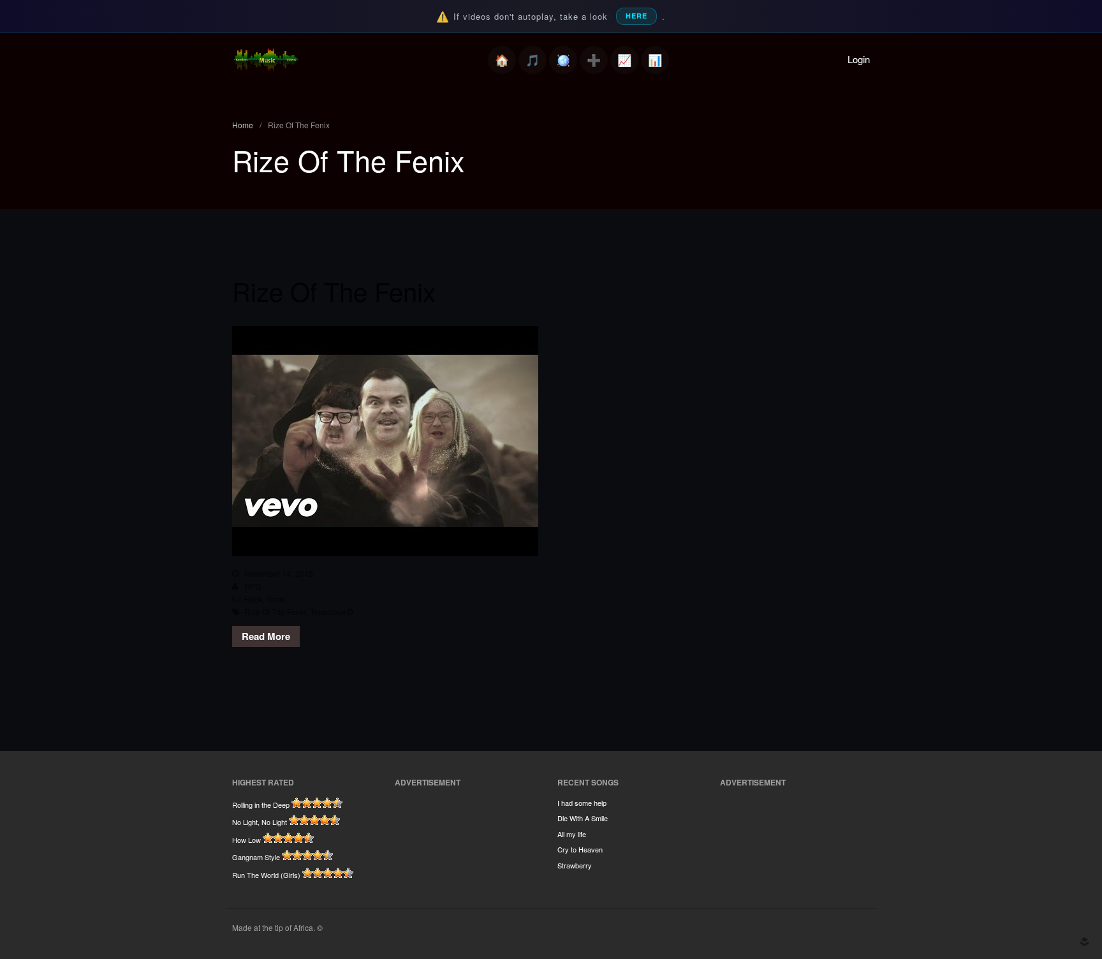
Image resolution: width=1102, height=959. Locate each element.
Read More (266, 636)
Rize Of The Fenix (334, 290)
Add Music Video (594, 60)
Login (859, 59)
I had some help (581, 803)
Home (502, 60)
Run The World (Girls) (266, 875)
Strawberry (574, 865)
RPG (252, 586)
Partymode (563, 60)
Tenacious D (331, 611)
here (636, 15)
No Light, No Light (259, 822)
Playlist (532, 60)
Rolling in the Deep (261, 804)
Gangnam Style (256, 857)
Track (275, 598)
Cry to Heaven (580, 849)
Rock (253, 598)
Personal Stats (624, 60)
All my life (571, 834)
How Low (246, 840)
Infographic (655, 60)
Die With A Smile (582, 818)
